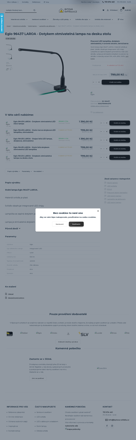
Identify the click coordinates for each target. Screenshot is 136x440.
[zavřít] (98, 210)
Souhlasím (76, 224)
